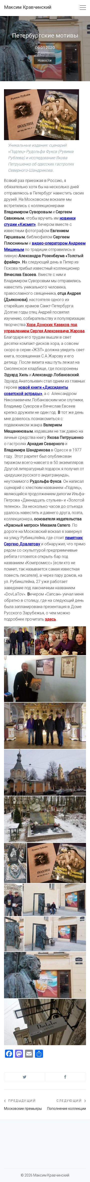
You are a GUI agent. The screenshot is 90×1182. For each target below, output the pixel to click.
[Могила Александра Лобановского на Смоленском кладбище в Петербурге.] (15, 863)
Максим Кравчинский (27, 7)
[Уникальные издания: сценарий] (56, 863)
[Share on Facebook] (65, 1077)
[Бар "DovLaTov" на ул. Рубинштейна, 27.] (45, 1022)
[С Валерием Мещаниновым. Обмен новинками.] (13, 899)
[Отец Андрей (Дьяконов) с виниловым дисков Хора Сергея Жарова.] (45, 679)
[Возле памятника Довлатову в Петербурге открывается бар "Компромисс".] (54, 899)
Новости (45, 60)
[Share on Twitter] (24, 1077)
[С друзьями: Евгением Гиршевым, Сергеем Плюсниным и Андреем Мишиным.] (60, 640)
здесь (50, 619)
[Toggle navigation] (83, 8)
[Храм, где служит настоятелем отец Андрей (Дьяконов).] (45, 772)
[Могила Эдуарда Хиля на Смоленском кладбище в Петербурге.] (45, 819)
